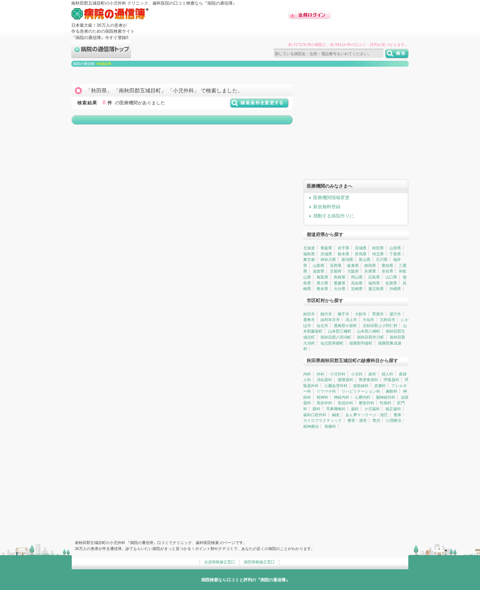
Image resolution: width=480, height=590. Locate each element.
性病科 (385, 403)
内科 (307, 374)
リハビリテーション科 (361, 391)
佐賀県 (391, 283)
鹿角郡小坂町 (345, 325)
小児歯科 (372, 409)
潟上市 (351, 319)
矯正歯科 (393, 409)
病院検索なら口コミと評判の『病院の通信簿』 (245, 579)
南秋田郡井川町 (370, 337)
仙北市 (322, 325)
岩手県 (343, 248)
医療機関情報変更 (331, 197)
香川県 (322, 283)
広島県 (374, 277)
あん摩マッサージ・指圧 (366, 415)
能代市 (326, 314)
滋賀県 (318, 271)
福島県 (309, 254)
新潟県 (347, 259)
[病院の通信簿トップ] (101, 55)
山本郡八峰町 (368, 331)
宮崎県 (357, 289)
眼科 (316, 409)
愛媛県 (339, 283)
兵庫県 (370, 271)
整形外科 (366, 403)
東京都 (309, 259)
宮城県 (361, 248)
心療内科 (362, 397)
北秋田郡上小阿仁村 (380, 325)
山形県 (395, 248)
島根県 (339, 277)
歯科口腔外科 (314, 415)
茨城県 (326, 254)
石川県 (382, 259)
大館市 (361, 314)
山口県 (391, 277)
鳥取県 (322, 277)
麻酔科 (391, 391)
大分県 (339, 289)
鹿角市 (309, 319)
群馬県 (361, 254)
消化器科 (324, 380)
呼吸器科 (391, 380)
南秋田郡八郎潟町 (335, 337)
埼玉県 (378, 254)
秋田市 (309, 314)
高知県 (357, 283)
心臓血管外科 (336, 385)
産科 (372, 374)
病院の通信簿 (83, 64)
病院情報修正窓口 (259, 562)
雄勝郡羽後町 (360, 343)
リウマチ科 (326, 391)
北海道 (309, 248)
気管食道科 (368, 380)
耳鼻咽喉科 (335, 409)
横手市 (343, 314)
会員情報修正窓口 (219, 562)
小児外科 (337, 374)
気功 (376, 420)
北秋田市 (387, 319)
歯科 (355, 409)
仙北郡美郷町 (332, 343)
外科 (320, 374)
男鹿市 (378, 314)
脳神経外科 (385, 397)
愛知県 (387, 265)
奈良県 (387, 271)
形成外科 (345, 403)
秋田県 (378, 248)
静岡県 (370, 265)
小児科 (357, 374)
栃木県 (343, 254)
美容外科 (324, 403)
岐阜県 (353, 265)
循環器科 (345, 380)
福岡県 (374, 283)
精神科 (322, 397)
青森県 (326, 248)
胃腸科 (330, 426)
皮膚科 (380, 385)
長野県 (336, 265)
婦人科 (387, 374)
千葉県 (395, 254)
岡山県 (357, 277)
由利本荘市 (330, 319)
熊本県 (322, 289)
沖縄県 (395, 289)
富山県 (364, 259)
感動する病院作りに (333, 215)
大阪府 (353, 271)
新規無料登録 (326, 206)
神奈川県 (328, 259)
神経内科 (341, 397)
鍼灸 (336, 415)
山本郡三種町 (339, 331)
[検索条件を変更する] (259, 105)
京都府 (336, 271)
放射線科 (361, 385)
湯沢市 (395, 314)
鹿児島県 (376, 289)
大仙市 (368, 319)
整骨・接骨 (357, 420)
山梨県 (318, 265)
